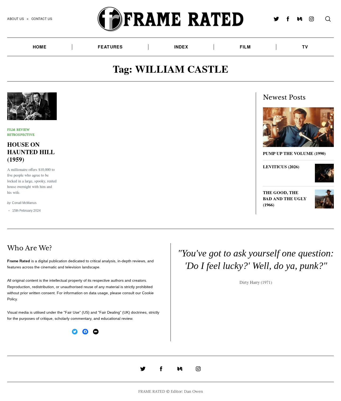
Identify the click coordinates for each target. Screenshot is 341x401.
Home (39, 47)
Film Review (18, 130)
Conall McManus (24, 202)
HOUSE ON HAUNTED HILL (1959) (31, 151)
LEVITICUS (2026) (281, 166)
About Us (15, 19)
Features (110, 47)
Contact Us (41, 19)
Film (245, 47)
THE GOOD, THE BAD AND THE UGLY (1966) (285, 198)
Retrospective (21, 135)
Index (181, 47)
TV (305, 47)
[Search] (328, 19)
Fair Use (72, 312)
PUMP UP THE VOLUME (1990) (294, 153)
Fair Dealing (109, 312)
